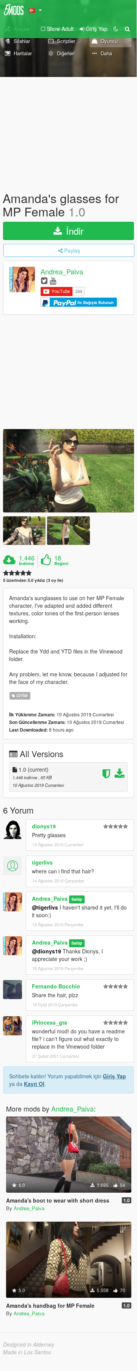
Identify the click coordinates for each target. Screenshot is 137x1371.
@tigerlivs (45, 907)
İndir (73, 230)
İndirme (26, 563)
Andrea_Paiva (62, 272)
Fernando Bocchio (56, 986)
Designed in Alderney (28, 1344)
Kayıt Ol (34, 1084)
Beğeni (61, 563)
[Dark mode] (115, 28)
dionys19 (44, 826)
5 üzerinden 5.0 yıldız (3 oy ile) (33, 580)
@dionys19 (46, 951)
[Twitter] (44, 280)
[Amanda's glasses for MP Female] (68, 471)
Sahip (76, 899)
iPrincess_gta (49, 1022)
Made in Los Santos (27, 1352)
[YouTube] (53, 280)
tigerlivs (42, 862)
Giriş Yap (114, 1076)
